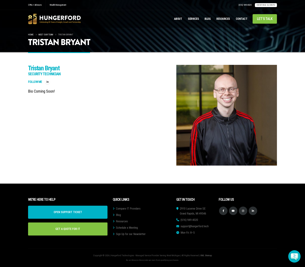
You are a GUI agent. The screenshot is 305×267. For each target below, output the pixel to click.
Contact (241, 18)
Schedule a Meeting (127, 227)
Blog (208, 18)
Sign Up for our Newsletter (131, 234)
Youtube (233, 211)
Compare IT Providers (128, 208)
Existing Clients (266, 5)
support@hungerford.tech (195, 226)
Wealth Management (58, 5)
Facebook (223, 211)
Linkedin (253, 211)
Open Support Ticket (68, 212)
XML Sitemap (206, 255)
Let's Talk (265, 19)
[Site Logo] (54, 19)
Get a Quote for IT (67, 229)
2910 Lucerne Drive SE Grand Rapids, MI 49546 (193, 211)
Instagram (243, 211)
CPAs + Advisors (35, 5)
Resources (223, 18)
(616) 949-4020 (245, 5)
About (178, 18)
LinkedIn (47, 81)
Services (193, 18)
